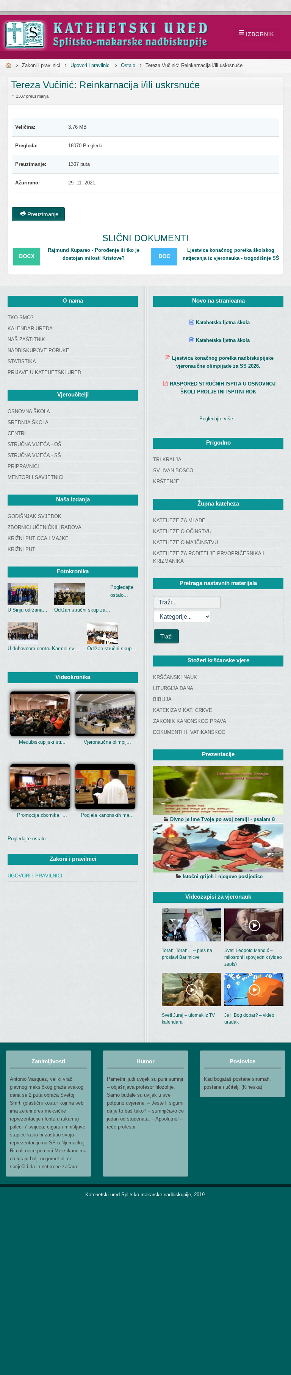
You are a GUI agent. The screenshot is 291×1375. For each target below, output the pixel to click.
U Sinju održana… (27, 610)
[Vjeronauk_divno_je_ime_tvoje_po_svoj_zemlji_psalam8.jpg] (218, 790)
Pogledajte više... (218, 418)
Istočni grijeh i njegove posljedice (223, 876)
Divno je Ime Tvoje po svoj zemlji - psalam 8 (222, 819)
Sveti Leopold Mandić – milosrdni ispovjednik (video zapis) (253, 957)
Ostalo (128, 65)
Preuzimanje (42, 214)
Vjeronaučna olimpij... (107, 742)
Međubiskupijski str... (42, 742)
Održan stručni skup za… (82, 610)
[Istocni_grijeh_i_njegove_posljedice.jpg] (218, 847)
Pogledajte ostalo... (29, 838)
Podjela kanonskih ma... (107, 815)
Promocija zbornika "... (42, 815)
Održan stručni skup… (111, 648)
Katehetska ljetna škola (223, 322)
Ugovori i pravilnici (90, 65)
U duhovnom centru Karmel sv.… (44, 648)
